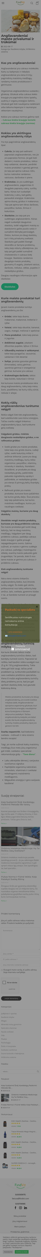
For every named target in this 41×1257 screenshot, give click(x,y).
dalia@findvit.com (17, 636)
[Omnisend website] (20, 648)
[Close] (37, 606)
